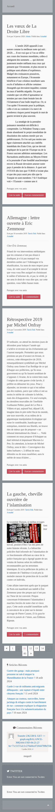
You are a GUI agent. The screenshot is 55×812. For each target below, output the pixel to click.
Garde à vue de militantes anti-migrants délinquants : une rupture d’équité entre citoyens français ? (25, 690)
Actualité (43, 36)
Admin (28, 36)
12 (30, 648)
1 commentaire (31, 296)
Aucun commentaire (34, 195)
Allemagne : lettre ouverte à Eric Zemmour (23, 223)
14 (42, 648)
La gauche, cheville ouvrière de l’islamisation (24, 499)
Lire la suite (14, 195)
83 (25, 653)
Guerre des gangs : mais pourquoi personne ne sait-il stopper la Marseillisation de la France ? (23, 674)
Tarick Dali (32, 234)
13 (36, 648)
